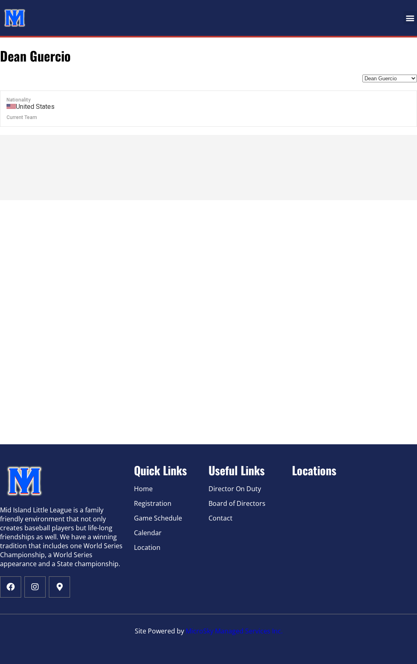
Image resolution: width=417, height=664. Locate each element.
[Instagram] (35, 587)
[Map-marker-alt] (59, 587)
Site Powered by (160, 630)
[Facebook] (10, 587)
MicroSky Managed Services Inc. (234, 630)
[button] (410, 17)
